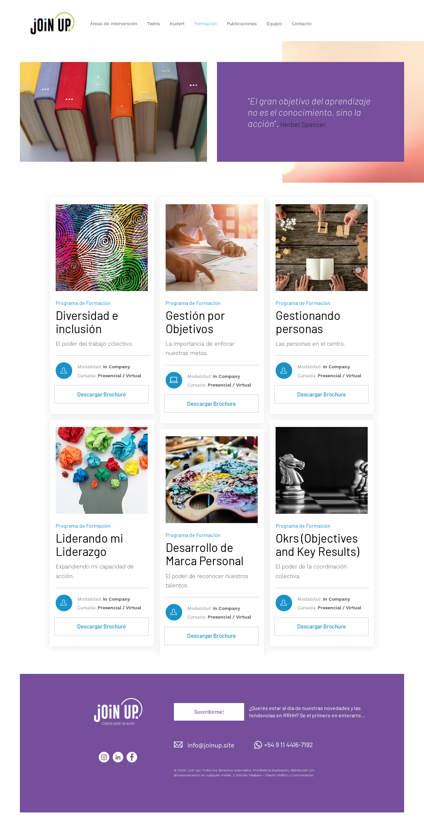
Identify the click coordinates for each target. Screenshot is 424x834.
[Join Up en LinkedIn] (118, 757)
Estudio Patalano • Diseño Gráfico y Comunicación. (275, 775)
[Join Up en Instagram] (104, 757)
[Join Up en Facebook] (132, 757)
